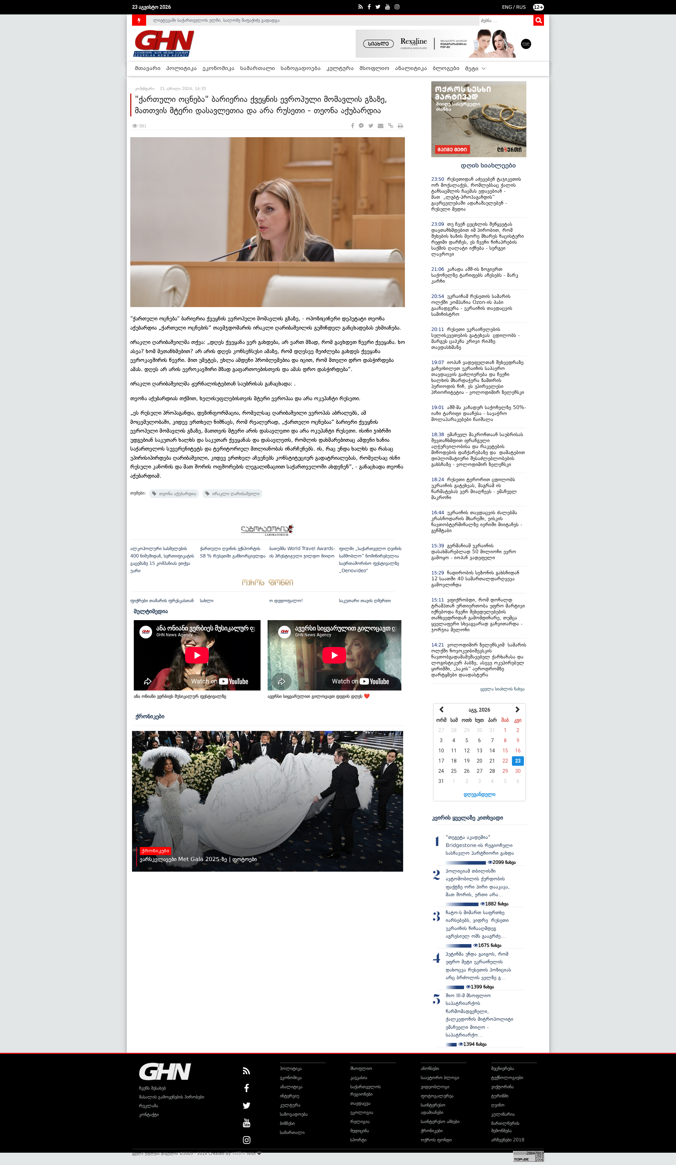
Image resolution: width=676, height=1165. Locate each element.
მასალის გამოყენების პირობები (171, 1097)
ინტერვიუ (289, 1096)
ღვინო (498, 1105)
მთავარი (148, 68)
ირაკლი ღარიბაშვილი (234, 493)
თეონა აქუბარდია (176, 493)
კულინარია (503, 1114)
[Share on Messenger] (361, 126)
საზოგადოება (301, 68)
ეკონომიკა (218, 68)
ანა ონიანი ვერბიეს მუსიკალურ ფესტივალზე (180, 696)
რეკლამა (148, 1105)
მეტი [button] (472, 69)
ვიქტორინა (502, 1086)
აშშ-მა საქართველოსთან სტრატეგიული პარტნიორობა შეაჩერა (218, 23)
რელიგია (360, 1121)
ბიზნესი (287, 1123)
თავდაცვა (360, 1103)
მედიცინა (359, 1130)
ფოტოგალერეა (437, 1096)
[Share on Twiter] (371, 126)
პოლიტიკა (181, 68)
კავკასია (358, 1077)
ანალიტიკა (411, 68)
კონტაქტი (149, 1114)
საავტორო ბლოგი (440, 1077)
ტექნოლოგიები (507, 1077)
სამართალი (257, 68)
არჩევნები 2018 (507, 1139)
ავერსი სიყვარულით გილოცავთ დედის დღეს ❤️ (319, 696)
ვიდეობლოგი (435, 1086)
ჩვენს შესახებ (152, 1088)
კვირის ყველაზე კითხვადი (467, 817)
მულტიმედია (151, 611)
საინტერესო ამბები (440, 1121)
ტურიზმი (499, 1096)
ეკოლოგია (361, 1112)
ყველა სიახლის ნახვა (502, 689)
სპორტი (358, 1139)
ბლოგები (446, 68)
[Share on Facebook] (352, 126)
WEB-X (238, 1153)
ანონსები (430, 1068)
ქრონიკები (150, 716)
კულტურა (340, 68)
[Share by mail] (380, 126)
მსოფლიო (374, 68)
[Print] (400, 126)
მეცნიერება (502, 1068)
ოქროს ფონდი (436, 1139)
